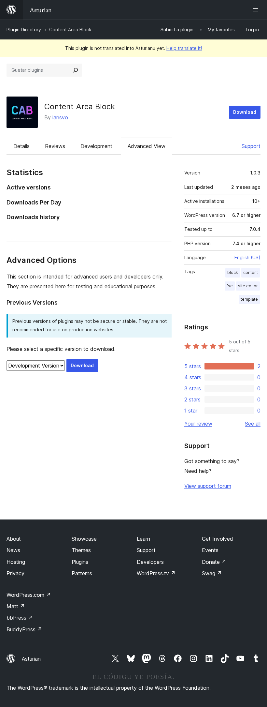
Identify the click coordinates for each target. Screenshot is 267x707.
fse (230, 285)
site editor (248, 285)
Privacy (15, 573)
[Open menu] (256, 10)
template (249, 299)
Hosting (16, 562)
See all (252, 423)
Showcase (84, 538)
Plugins (80, 562)
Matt (16, 606)
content (250, 272)
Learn (143, 538)
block (232, 272)
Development (96, 146)
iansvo (60, 117)
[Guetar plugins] (75, 70)
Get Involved (217, 538)
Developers (150, 562)
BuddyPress (24, 629)
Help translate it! (184, 48)
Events (210, 550)
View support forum (207, 486)
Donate (214, 562)
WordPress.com (29, 595)
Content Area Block (79, 106)
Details (21, 146)
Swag (212, 573)
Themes (81, 550)
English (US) (247, 257)
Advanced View (146, 146)
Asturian (31, 658)
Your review (198, 423)
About (14, 538)
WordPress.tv (156, 573)
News (13, 550)
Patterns (82, 573)
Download (244, 112)
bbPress (20, 617)
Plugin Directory (24, 29)
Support (251, 146)
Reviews (55, 146)
